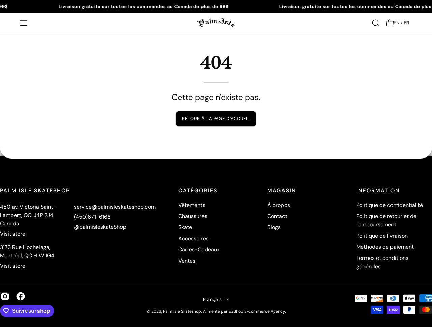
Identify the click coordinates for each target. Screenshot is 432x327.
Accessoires (193, 238)
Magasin (281, 190)
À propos (278, 205)
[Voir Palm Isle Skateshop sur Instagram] (5, 296)
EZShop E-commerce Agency (257, 311)
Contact (277, 216)
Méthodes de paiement (385, 246)
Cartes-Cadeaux (199, 249)
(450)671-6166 (92, 216)
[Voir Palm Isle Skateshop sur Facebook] (21, 296)
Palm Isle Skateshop (182, 311)
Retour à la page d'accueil (216, 118)
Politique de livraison (382, 235)
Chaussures (192, 216)
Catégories (197, 190)
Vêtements (191, 205)
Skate (185, 227)
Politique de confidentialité (389, 205)
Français (212, 299)
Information (378, 190)
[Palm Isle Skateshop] (216, 23)
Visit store (12, 233)
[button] (376, 23)
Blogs (274, 227)
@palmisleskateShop (100, 226)
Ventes (186, 260)
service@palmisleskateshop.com (115, 206)
